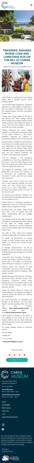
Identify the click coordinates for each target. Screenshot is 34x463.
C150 (3, 414)
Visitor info (5, 411)
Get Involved (6, 408)
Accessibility (6, 405)
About (4, 402)
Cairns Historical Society (10, 417)
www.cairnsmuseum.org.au (19, 308)
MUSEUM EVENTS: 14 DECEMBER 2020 (17, 67)
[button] (10, 355)
